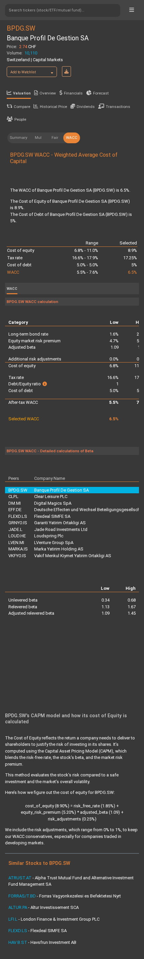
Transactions (118, 106)
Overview (48, 93)
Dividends (86, 106)
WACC (71, 137)
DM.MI (14, 503)
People (20, 119)
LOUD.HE (17, 535)
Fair (55, 137)
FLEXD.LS (17, 516)
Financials (73, 93)
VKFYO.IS (17, 555)
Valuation (22, 93)
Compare (22, 106)
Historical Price (53, 106)
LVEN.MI (16, 542)
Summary (18, 137)
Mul (38, 137)
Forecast (101, 93)
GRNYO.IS (17, 522)
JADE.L (15, 529)
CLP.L (13, 496)
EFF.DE (14, 509)
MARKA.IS (18, 548)
